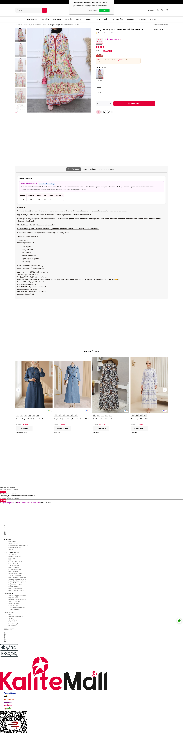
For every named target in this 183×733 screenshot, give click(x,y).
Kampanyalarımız (14, 556)
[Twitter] (5, 527)
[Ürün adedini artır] (110, 103)
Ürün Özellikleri (73, 169)
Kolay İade (12, 622)
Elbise (10, 560)
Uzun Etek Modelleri (14, 569)
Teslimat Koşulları (14, 601)
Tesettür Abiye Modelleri (16, 562)
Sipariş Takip (12, 620)
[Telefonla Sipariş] (103, 112)
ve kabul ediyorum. (26, 503)
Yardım (10, 618)
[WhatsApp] (4, 531)
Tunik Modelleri (13, 566)
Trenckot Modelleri (14, 575)
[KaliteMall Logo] (91, 673)
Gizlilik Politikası (13, 543)
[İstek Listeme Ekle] (109, 112)
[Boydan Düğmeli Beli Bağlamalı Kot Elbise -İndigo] (34, 385)
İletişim (10, 549)
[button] (165, 29)
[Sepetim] (167, 10)
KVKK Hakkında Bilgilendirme (18, 545)
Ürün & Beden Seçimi (107, 169)
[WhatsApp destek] (179, 620)
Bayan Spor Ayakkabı (15, 585)
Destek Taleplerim (14, 624)
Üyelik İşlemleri (13, 605)
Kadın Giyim (12, 558)
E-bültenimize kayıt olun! (8, 487)
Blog (10, 614)
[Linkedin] (4, 533)
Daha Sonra (93, 10)
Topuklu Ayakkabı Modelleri (17, 579)
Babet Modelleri (13, 587)
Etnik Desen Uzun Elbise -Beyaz (104, 419)
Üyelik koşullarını (8, 503)
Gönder (3, 492)
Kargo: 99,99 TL (114, 39)
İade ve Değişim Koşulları (17, 596)
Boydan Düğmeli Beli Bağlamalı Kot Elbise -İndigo (33, 419)
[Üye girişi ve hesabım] (158, 10)
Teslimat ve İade (89, 169)
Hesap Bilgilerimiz (14, 547)
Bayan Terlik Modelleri (15, 583)
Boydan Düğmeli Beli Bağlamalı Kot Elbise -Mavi (71, 419)
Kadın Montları (13, 571)
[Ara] (44, 10)
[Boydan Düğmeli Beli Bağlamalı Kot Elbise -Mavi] (72, 385)
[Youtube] (5, 535)
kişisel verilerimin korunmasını (28, 503)
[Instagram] (4, 529)
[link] (160, 29)
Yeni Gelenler (13, 554)
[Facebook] (4, 525)
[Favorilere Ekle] (98, 112)
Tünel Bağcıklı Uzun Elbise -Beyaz (143, 419)
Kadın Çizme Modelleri (16, 590)
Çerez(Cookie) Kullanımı (16, 607)
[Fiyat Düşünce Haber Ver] (114, 112)
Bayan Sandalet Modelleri (17, 581)
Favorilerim (12, 626)
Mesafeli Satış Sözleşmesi (17, 599)
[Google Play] (91, 653)
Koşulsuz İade (13, 598)
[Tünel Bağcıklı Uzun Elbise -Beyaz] (149, 385)
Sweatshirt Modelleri (15, 573)
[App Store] (91, 647)
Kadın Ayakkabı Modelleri (17, 577)
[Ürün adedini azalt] (97, 103)
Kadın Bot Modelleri (15, 589)
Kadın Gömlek (13, 564)
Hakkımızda (12, 541)
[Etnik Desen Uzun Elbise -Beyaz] (110, 385)
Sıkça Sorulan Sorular (15, 616)
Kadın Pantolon (13, 568)
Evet (104, 10)
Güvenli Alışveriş (13, 603)
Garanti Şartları (13, 609)
